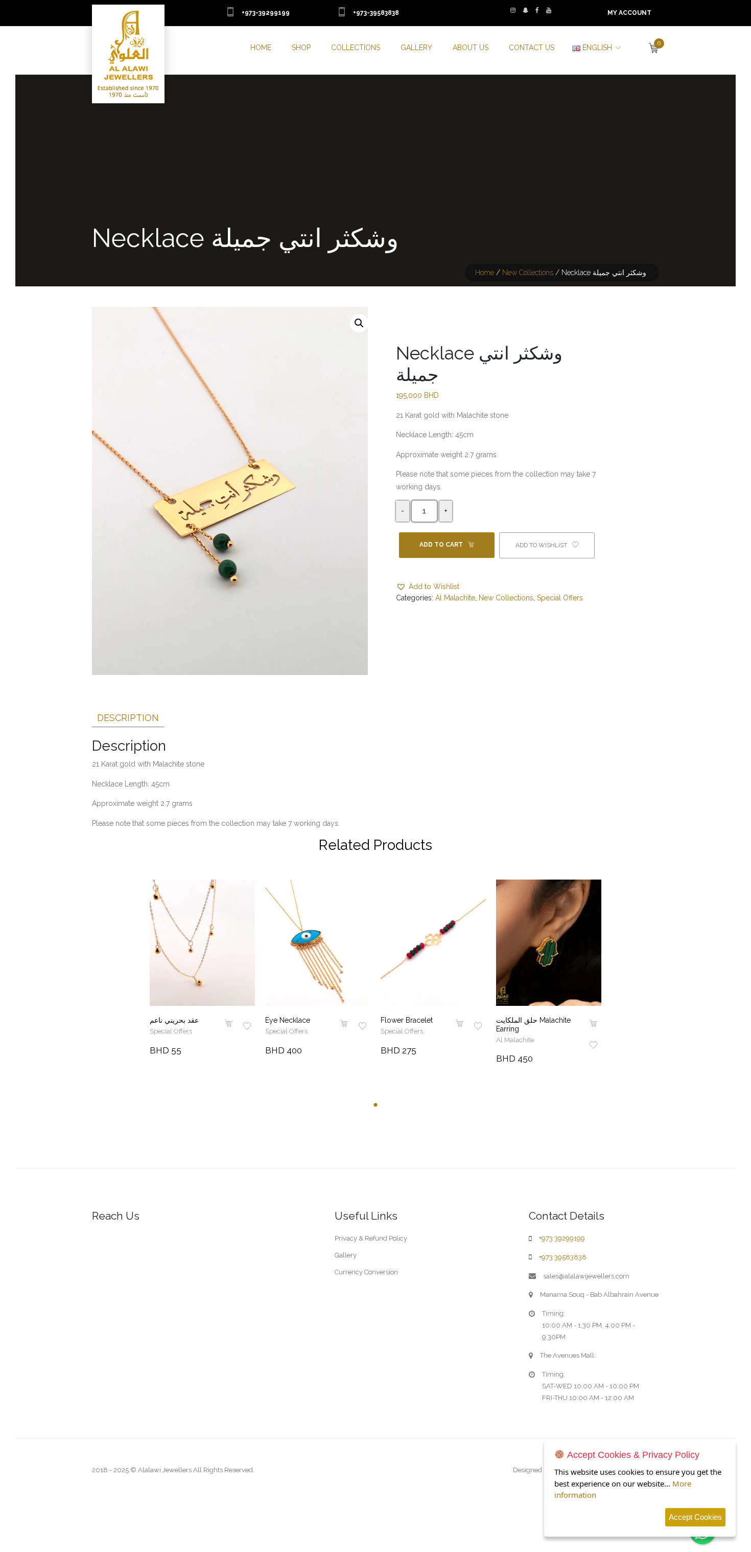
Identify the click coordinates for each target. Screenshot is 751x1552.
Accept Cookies (695, 1517)
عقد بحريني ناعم (174, 1020)
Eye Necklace (287, 1020)
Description (128, 717)
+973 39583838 (562, 1257)
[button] (359, 323)
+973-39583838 (376, 12)
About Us (470, 47)
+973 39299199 (562, 1238)
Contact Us (531, 47)
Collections (355, 47)
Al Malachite (455, 598)
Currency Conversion (366, 1272)
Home (260, 47)
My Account (629, 12)
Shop (301, 47)
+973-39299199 (266, 12)
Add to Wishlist (542, 545)
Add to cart (441, 545)
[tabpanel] (202, 968)
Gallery (416, 47)
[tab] (128, 716)
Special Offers (560, 598)
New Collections (527, 272)
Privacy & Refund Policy (371, 1238)
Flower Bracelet (407, 1020)
